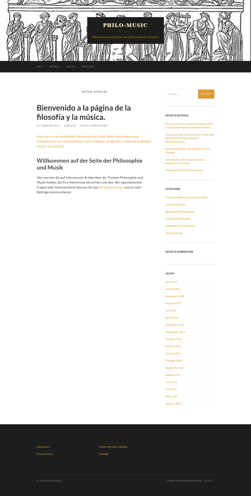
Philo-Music (125, 25)
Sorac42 (70, 125)
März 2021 (171, 396)
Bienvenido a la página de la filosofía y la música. (84, 112)
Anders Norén (191, 480)
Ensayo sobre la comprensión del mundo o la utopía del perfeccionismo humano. (189, 125)
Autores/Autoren (175, 204)
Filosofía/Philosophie (178, 218)
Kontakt (104, 453)
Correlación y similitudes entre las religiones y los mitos (185, 161)
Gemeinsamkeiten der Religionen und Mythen (187, 150)
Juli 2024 (170, 310)
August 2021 (173, 374)
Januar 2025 (172, 289)
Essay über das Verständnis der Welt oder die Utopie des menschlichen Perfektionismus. (189, 138)
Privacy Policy (45, 453)
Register (88, 66)
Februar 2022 (173, 346)
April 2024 (171, 317)
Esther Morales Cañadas (113, 446)
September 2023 (175, 332)
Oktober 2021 (173, 360)
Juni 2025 (171, 281)
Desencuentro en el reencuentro (184, 170)
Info (40, 66)
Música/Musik (173, 233)
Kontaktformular (111, 187)
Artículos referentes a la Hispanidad (186, 197)
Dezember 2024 (174, 296)
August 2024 (173, 303)
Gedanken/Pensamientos (180, 225)
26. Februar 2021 (48, 125)
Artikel (55, 66)
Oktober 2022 (173, 339)
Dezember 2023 (174, 324)
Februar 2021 (173, 403)
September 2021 (175, 367)
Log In (71, 66)
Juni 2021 (171, 382)
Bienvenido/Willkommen (180, 211)
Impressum (43, 446)
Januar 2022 (172, 353)
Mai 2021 (171, 389)
